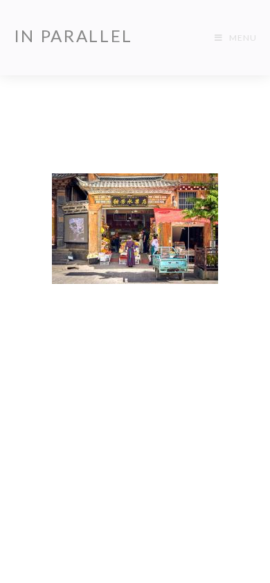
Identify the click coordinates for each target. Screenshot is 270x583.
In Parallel (74, 36)
